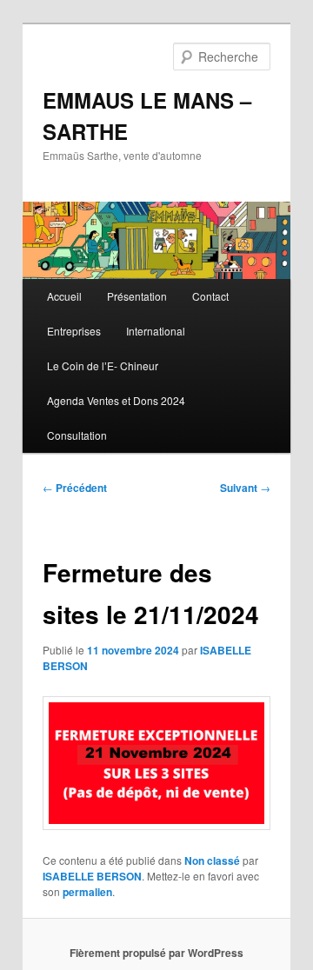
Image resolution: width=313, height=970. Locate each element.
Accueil (64, 296)
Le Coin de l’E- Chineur (102, 365)
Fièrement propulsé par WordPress (156, 952)
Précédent (75, 487)
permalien (87, 892)
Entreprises (74, 330)
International (155, 330)
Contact (210, 296)
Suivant (245, 487)
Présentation (137, 296)
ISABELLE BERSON (92, 876)
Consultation (77, 435)
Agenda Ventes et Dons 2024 (116, 400)
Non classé (212, 860)
